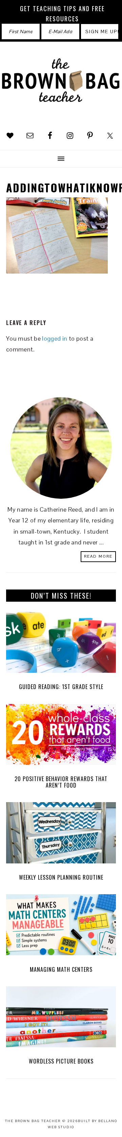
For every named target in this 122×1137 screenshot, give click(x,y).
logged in (54, 338)
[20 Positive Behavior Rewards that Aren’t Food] (61, 736)
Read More (98, 556)
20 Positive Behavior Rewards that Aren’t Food (61, 782)
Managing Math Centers (61, 969)
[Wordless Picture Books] (61, 1018)
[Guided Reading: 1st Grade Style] (61, 644)
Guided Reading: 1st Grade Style (61, 687)
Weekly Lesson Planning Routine (61, 877)
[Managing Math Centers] (61, 926)
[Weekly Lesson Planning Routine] (61, 834)
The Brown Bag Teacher (61, 86)
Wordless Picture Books (61, 1061)
